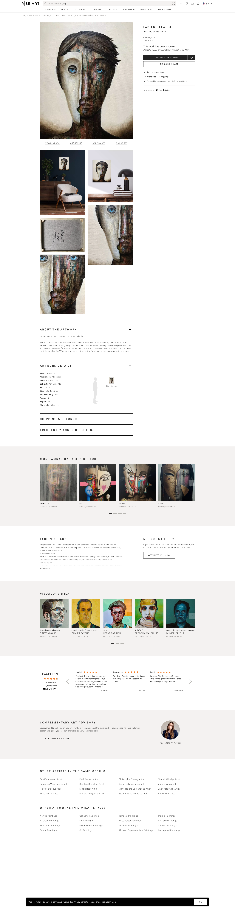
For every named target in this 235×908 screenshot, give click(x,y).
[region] (129, 681)
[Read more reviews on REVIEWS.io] (51, 689)
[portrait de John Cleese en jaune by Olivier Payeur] (86, 613)
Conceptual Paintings (169, 830)
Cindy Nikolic (48, 633)
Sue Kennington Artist (51, 779)
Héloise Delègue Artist (51, 789)
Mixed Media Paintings (91, 825)
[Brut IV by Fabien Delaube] (97, 482)
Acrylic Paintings (48, 816)
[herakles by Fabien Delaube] (137, 482)
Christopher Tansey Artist (132, 779)
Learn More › (185, 50)
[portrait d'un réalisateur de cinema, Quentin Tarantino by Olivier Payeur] (180, 613)
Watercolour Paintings (130, 820)
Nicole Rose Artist (88, 789)
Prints (64, 9)
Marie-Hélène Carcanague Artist (135, 789)
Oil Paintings (86, 830)
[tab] (86, 329)
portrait (62, 336)
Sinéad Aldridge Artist (169, 779)
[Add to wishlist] (191, 57)
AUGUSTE (44, 503)
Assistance (76, 143)
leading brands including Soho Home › (172, 81)
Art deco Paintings (167, 820)
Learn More (111, 902)
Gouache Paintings (89, 816)
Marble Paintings (167, 816)
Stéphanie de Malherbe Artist (133, 793)
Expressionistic (53, 380)
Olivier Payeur (80, 633)
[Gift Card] (192, 3)
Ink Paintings (86, 820)
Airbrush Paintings (49, 820)
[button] (68, 681)
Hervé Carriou (112, 633)
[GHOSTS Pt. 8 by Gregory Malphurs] (149, 613)
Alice (160, 503)
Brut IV (82, 503)
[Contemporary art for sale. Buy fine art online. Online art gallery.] (30, 3)
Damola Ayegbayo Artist (91, 793)
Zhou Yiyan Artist (167, 784)
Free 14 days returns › (156, 72)
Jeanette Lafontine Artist (131, 784)
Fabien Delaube (85, 15)
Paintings (50, 9)
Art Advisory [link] (164, 9)
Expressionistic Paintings (64, 15)
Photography (80, 9)
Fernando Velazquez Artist (53, 784)
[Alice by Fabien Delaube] (176, 482)
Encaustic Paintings (50, 825)
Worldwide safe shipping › (158, 77)
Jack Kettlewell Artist (169, 789)
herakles (122, 503)
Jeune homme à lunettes (50, 630)
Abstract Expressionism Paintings (136, 830)
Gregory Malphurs (146, 633)
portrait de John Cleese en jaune (84, 630)
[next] (192, 483)
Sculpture (98, 9)
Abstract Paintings (128, 825)
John (105, 630)
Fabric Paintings (48, 830)
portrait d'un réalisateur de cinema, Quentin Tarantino (187, 630)
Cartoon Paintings (167, 825)
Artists (113, 9)
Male (60, 384)
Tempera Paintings (128, 816)
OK (200, 902)
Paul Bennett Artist (89, 779)
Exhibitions (146, 9)
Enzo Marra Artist (49, 793)
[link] (173, 3)
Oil (60, 377)
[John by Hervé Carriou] (117, 613)
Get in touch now (159, 555)
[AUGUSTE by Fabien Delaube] (58, 482)
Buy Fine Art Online (31, 15)
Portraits (53, 384)
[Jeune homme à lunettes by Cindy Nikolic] (54, 613)
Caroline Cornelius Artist (91, 784)
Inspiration (129, 9)
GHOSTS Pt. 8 (140, 630)
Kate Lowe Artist (166, 793)
